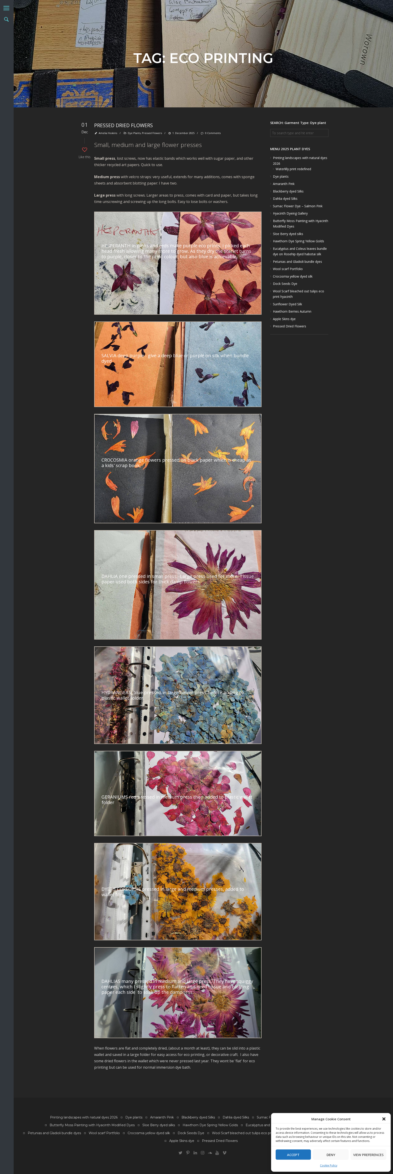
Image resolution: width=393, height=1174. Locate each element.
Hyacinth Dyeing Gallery (290, 213)
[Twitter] (180, 1152)
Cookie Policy (328, 1165)
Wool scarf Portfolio (288, 269)
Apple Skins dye (284, 319)
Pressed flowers (152, 133)
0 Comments (212, 133)
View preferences (368, 1154)
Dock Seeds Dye (285, 283)
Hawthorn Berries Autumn (292, 311)
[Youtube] (217, 1152)
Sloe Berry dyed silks (288, 234)
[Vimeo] (224, 1152)
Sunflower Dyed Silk (287, 304)
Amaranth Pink (284, 184)
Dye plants (281, 176)
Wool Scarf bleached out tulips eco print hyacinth (251, 1133)
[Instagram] (202, 1152)
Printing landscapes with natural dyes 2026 (84, 1117)
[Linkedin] (195, 1152)
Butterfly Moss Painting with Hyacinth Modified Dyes (92, 1125)
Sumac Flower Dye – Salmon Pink (297, 206)
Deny (331, 1154)
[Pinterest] (188, 1152)
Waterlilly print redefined (293, 169)
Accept (293, 1154)
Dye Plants (134, 133)
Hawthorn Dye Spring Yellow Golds (298, 241)
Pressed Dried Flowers (123, 125)
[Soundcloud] (210, 1152)
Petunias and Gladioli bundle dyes (297, 261)
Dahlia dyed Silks (285, 198)
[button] (384, 1119)
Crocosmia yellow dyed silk (292, 276)
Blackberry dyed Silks (288, 191)
